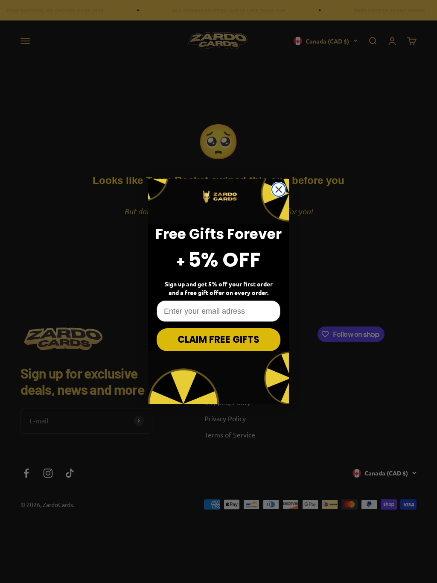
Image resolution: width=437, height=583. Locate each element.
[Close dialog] (279, 189)
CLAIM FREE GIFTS (218, 339)
